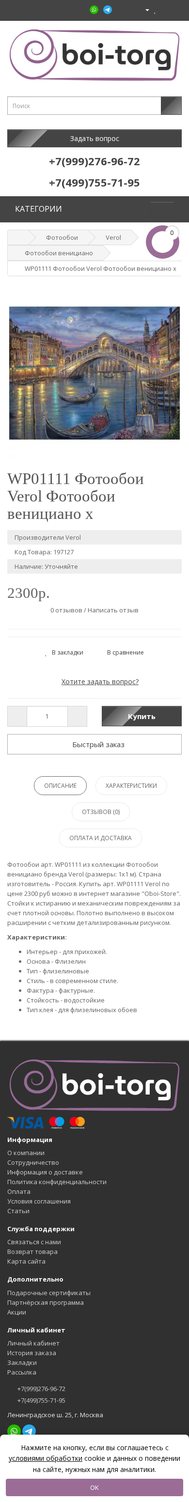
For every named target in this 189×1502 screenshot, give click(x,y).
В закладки (65, 652)
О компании (26, 1152)
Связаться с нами (34, 1241)
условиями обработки (45, 1458)
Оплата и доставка (100, 838)
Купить (142, 716)
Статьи (18, 1210)
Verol (113, 237)
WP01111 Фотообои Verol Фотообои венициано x (100, 268)
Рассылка (21, 1372)
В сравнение (123, 652)
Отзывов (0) (101, 812)
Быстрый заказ (97, 744)
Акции (16, 1312)
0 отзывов (66, 610)
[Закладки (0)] (155, 9)
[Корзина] (164, 9)
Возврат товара (32, 1251)
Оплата (19, 1191)
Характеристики (131, 786)
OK (94, 1487)
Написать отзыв (113, 610)
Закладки (22, 1362)
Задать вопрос (94, 138)
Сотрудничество (33, 1162)
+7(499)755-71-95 (40, 1400)
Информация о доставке (45, 1172)
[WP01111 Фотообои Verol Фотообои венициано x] (94, 373)
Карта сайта (26, 1261)
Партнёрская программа (45, 1302)
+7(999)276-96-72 (40, 1388)
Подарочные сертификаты (49, 1292)
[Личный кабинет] (143, 9)
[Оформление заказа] (174, 9)
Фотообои (62, 237)
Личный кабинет (33, 1343)
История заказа (31, 1352)
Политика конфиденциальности (57, 1181)
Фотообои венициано (59, 253)
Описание (60, 786)
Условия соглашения (39, 1201)
